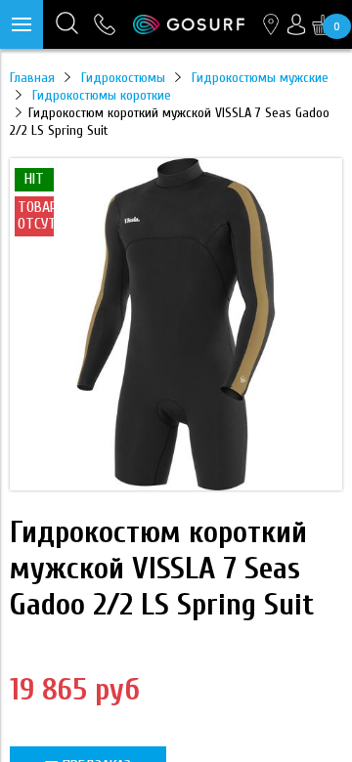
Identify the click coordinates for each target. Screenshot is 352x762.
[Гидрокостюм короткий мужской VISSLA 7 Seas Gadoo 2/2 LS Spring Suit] (176, 485)
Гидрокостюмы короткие (101, 95)
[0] (322, 24)
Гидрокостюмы (123, 77)
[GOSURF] (188, 24)
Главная (32, 77)
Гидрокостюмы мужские (260, 77)
